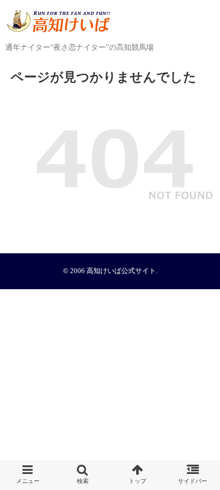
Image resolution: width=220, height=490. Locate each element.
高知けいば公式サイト (121, 271)
